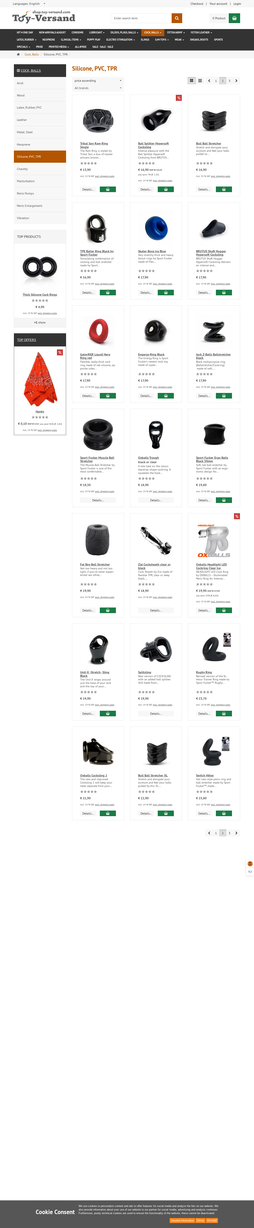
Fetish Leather (200, 32)
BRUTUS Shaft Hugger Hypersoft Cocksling (211, 253)
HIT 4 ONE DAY (25, 32)
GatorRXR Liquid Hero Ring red (95, 356)
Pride (39, 47)
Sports (218, 39)
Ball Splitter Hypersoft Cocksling (153, 145)
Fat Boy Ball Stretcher (95, 564)
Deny (200, 1220)
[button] (209, 80)
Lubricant (96, 32)
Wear (178, 39)
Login (237, 4)
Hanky (40, 411)
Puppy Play (93, 39)
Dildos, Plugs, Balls (123, 32)
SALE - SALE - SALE (102, 47)
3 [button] (229, 81)
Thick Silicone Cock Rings (40, 295)
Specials (22, 47)
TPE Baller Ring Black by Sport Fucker (97, 253)
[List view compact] (200, 80)
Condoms (77, 32)
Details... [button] (88, 189)
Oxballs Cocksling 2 (93, 775)
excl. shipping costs (104, 176)
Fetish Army (175, 32)
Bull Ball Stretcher (208, 143)
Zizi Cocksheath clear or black (154, 566)
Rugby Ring (204, 672)
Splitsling (144, 672)
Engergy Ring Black (151, 354)
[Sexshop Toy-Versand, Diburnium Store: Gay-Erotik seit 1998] (43, 16)
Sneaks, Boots (199, 39)
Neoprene (48, 39)
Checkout (196, 4)
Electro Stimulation (119, 39)
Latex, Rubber (26, 39)
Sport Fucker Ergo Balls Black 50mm (212, 459)
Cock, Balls (151, 32)
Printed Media (58, 47)
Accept (212, 1220)
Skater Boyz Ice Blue (152, 251)
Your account (218, 4)
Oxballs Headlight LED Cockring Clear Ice (211, 566)
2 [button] (223, 81)
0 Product (219, 18)
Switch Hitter (205, 775)
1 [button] (216, 81)
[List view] (192, 80)
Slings (145, 39)
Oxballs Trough (148, 458)
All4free (81, 47)
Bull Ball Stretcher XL (153, 775)
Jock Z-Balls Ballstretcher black (213, 356)
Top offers (26, 339)
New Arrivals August (52, 32)
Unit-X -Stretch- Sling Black (94, 674)
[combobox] (29, 3)
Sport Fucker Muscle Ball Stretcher (97, 459)
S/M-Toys (161, 39)
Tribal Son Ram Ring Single (94, 145)
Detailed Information (182, 1220)
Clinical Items (70, 39)
